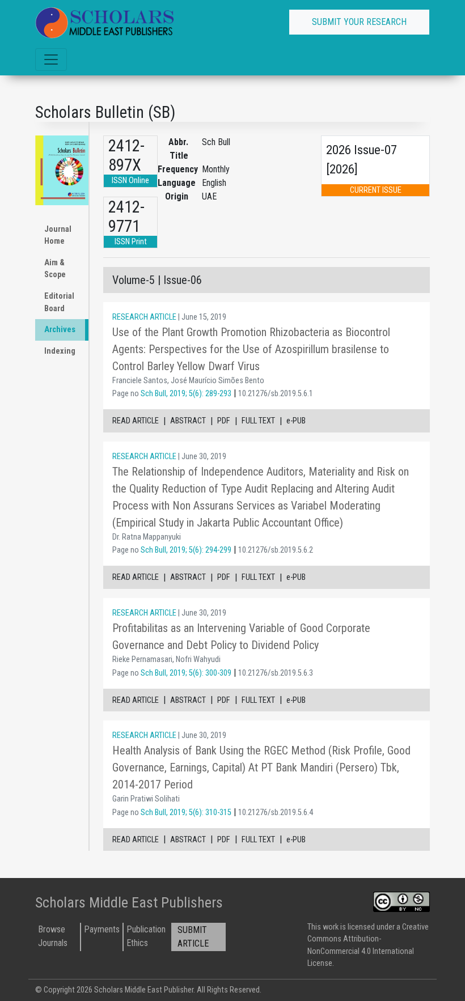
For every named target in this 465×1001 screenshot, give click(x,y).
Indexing (59, 351)
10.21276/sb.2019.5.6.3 (275, 673)
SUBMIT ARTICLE (193, 936)
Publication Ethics (146, 936)
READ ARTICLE (135, 421)
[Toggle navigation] (51, 59)
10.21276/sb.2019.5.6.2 (275, 550)
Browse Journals (52, 936)
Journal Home (57, 235)
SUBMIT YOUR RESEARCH (359, 21)
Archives (59, 329)
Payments (102, 929)
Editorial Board (59, 302)
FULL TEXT (258, 421)
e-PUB (296, 421)
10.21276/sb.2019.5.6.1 (275, 393)
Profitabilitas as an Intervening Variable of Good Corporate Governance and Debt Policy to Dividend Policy (241, 636)
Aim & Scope (55, 269)
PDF (223, 421)
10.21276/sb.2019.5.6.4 (275, 812)
